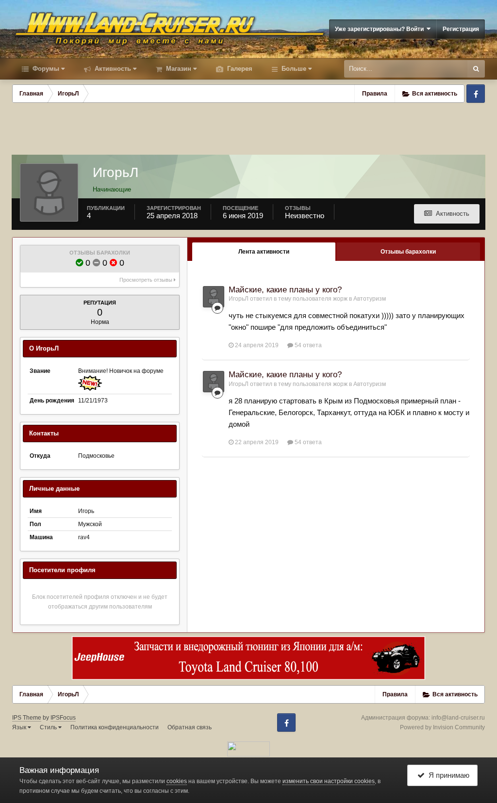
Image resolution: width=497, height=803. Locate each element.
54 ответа (307, 345)
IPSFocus (63, 717)
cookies (176, 781)
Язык (20, 727)
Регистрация (461, 29)
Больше (294, 68)
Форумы (45, 68)
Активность (112, 68)
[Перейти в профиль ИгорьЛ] (213, 296)
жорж (340, 298)
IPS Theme (26, 717)
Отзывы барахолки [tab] (408, 251)
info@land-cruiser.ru (458, 717)
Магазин (177, 68)
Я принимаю (447, 775)
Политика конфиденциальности (114, 727)
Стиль (49, 727)
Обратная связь (189, 727)
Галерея (238, 68)
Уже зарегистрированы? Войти (381, 29)
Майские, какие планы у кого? (285, 289)
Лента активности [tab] (263, 251)
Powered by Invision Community (442, 727)
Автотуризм (369, 298)
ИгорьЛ (238, 298)
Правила (374, 93)
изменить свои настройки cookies (328, 781)
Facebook (475, 93)
